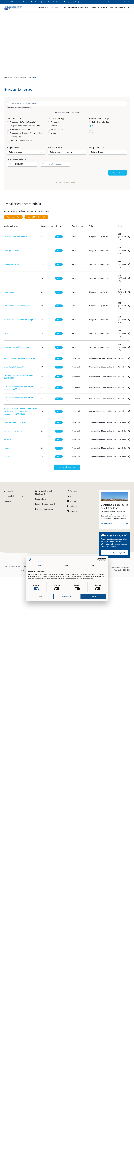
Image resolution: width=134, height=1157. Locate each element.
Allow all (93, 596)
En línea (54, 126)
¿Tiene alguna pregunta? (70, 2)
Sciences (7, 448)
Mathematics (9, 292)
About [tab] (94, 565)
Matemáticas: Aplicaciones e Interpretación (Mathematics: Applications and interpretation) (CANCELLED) (20, 411)
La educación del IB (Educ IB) (21, 140)
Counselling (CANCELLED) (13, 367)
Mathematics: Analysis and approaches (18, 306)
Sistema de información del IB (24, 2)
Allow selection (67, 596)
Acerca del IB (98, 2)
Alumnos (37, 2)
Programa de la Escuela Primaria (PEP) (24, 122)
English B (7, 456)
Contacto (120, 2)
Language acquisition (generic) (15, 237)
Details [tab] (67, 565)
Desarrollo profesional (20, 77)
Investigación (57, 2)
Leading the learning (11, 264)
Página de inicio (8, 77)
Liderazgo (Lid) (15, 137)
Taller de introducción (100, 122)
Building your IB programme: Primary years (20, 358)
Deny (40, 596)
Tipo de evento (77, 226)
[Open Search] (129, 8)
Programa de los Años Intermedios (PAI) (25, 126)
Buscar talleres (32, 77)
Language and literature (13, 251)
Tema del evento (47, 226)
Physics (6, 333)
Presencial (55, 122)
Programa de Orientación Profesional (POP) (26, 133)
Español (126, 2)
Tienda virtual (46, 2)
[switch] (56, 588)
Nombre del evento (11, 226)
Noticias (91, 2)
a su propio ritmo (57, 130)
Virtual (53, 133)
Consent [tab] (39, 565)
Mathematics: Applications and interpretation (21, 320)
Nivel (58, 226)
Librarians (7, 278)
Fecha (91, 226)
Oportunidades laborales (109, 2)
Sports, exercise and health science (17, 347)
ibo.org (6, 2)
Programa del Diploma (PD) (20, 130)
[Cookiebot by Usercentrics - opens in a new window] (98, 559)
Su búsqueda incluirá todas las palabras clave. (19, 107)
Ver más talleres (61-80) (67, 467)
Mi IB (12, 2)
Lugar (120, 226)
